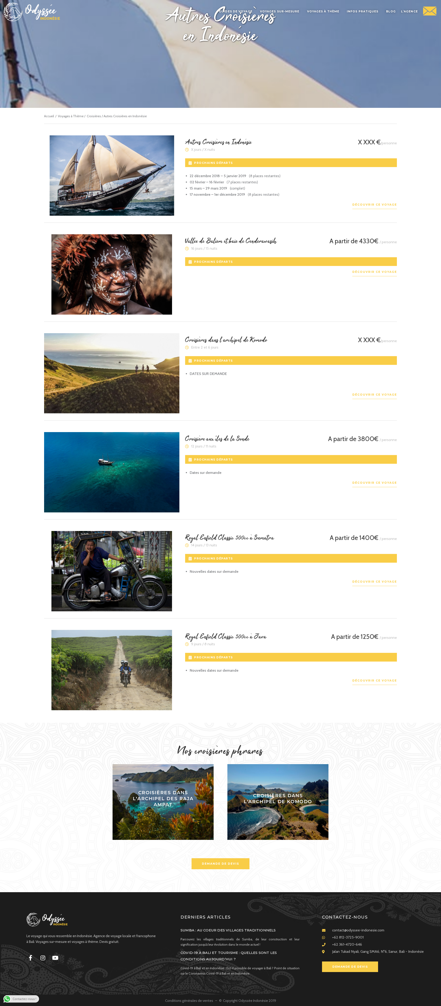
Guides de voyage (235, 11)
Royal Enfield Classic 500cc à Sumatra (229, 538)
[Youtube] (55, 958)
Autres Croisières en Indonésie (218, 142)
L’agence (409, 11)
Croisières (94, 116)
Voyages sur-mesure (280, 11)
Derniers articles (206, 917)
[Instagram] (42, 958)
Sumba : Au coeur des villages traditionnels (228, 930)
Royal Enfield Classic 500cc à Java (225, 637)
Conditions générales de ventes (189, 1001)
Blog (391, 11)
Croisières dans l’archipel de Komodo (226, 340)
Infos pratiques (363, 11)
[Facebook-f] (30, 958)
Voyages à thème (323, 11)
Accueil (49, 116)
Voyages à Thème (71, 116)
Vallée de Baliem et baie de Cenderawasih (231, 241)
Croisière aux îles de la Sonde (217, 439)
